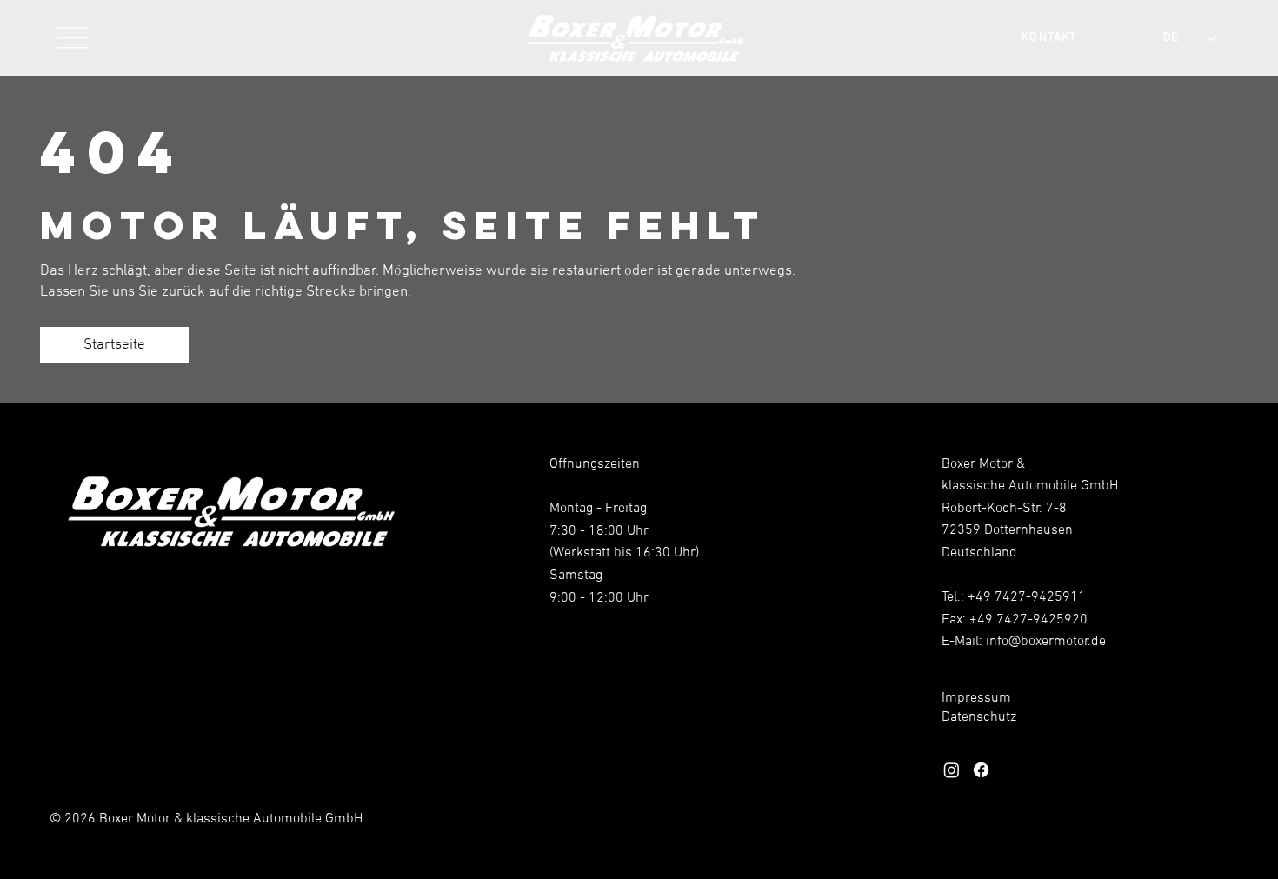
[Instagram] (952, 770)
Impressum (976, 698)
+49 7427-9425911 (1027, 597)
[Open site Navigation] (74, 38)
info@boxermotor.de (1046, 641)
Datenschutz (979, 717)
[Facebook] (981, 770)
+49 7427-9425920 (1028, 620)
